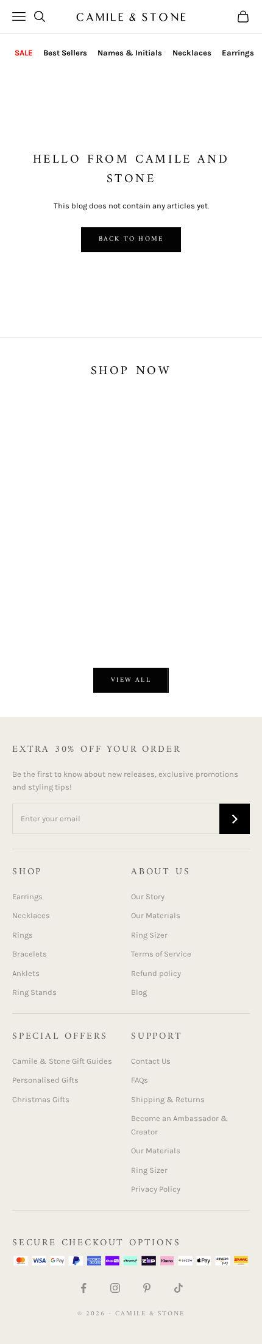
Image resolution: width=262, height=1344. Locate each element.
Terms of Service (161, 953)
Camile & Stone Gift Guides (62, 1061)
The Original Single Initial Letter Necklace (76, 604)
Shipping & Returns (168, 1099)
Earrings (238, 52)
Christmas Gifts (40, 1099)
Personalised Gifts (45, 1079)
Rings (22, 934)
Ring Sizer (149, 934)
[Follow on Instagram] (115, 1288)
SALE (24, 52)
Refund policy (156, 973)
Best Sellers (65, 52)
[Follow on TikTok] (178, 1288)
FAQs (139, 1079)
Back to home (131, 239)
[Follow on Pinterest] (147, 1288)
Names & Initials (129, 52)
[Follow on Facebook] (83, 1288)
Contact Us (151, 1061)
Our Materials (155, 915)
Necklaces (191, 52)
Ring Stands (34, 992)
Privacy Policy (155, 1189)
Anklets (26, 973)
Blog (139, 992)
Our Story (148, 896)
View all (131, 680)
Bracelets (29, 953)
